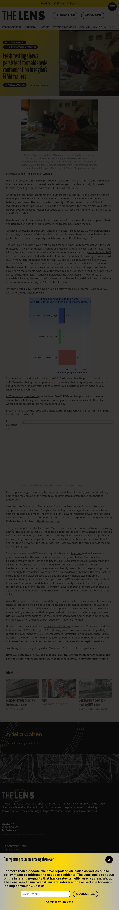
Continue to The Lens (59, 901)
